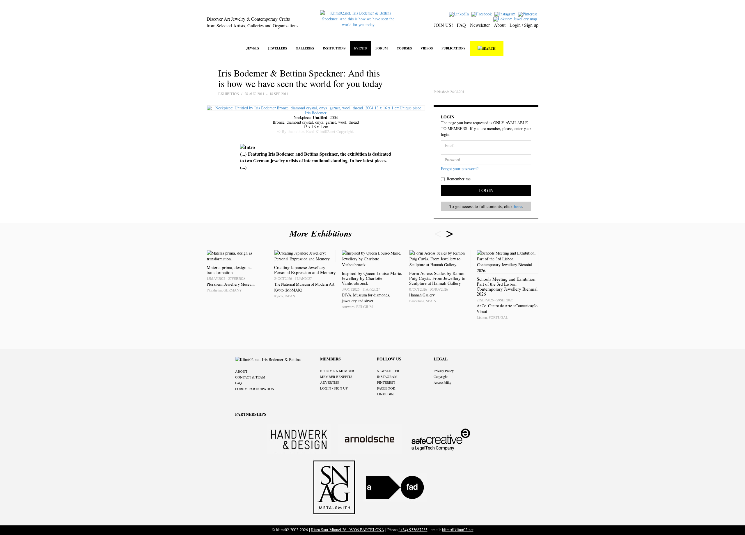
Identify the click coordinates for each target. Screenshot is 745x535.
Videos (427, 48)
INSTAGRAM (387, 376)
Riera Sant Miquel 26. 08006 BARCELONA (347, 529)
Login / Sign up (524, 25)
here (518, 206)
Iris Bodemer (316, 112)
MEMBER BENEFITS (336, 376)
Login (486, 190)
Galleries (305, 48)
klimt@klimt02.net (457, 529)
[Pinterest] (528, 13)
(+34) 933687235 (413, 529)
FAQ (461, 25)
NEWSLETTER (388, 370)
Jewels (252, 48)
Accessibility (442, 382)
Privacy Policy (444, 370)
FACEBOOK (386, 388)
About (499, 25)
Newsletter (480, 25)
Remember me (459, 179)
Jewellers (277, 48)
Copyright (441, 376)
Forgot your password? (459, 168)
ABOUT (241, 371)
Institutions (334, 48)
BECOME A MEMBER (337, 370)
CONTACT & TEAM (250, 377)
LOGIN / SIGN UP (334, 388)
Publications (453, 48)
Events (360, 48)
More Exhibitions (322, 233)
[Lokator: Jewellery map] (515, 18)
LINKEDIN (385, 394)
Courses (404, 48)
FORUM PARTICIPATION (254, 388)
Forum (381, 48)
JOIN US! (443, 25)
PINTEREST (386, 382)
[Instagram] (505, 13)
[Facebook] (482, 13)
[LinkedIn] (459, 13)
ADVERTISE (329, 382)
